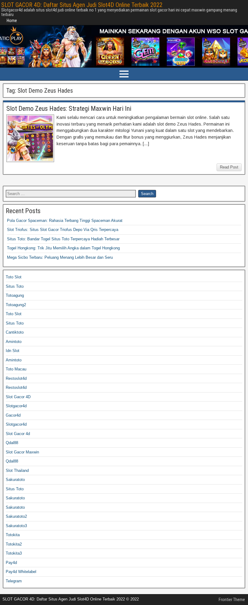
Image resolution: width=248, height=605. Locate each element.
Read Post (229, 167)
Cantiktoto (15, 332)
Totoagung (15, 295)
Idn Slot (12, 350)
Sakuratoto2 (16, 516)
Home (12, 20)
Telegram (14, 581)
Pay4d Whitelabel (21, 571)
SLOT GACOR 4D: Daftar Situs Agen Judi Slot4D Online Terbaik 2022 (81, 4)
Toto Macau (16, 369)
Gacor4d (13, 415)
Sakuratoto (15, 479)
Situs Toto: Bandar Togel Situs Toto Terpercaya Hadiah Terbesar (63, 239)
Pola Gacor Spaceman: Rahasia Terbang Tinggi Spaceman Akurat (64, 220)
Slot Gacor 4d (18, 433)
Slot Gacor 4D (18, 397)
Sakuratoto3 (16, 525)
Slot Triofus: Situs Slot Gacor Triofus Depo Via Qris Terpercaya (62, 229)
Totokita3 (14, 553)
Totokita (13, 535)
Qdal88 (12, 442)
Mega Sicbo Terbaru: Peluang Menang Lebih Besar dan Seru (60, 257)
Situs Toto (15, 286)
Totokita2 (14, 544)
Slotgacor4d (16, 406)
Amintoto (13, 341)
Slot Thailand (17, 470)
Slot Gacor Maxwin (22, 452)
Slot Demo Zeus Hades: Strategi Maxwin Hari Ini (68, 108)
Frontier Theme (232, 599)
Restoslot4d (16, 378)
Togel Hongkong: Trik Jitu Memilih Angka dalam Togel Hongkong (63, 248)
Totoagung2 (16, 304)
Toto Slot (13, 277)
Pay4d (11, 562)
